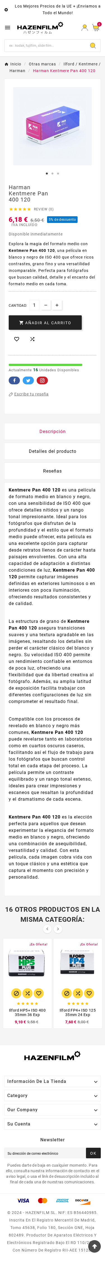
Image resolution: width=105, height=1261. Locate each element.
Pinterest (42, 380)
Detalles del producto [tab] (52, 451)
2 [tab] (52, 173)
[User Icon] (84, 27)
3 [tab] (58, 173)
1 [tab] (47, 173)
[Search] (93, 46)
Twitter (28, 380)
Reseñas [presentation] (52, 471)
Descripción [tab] (52, 431)
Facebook (14, 380)
